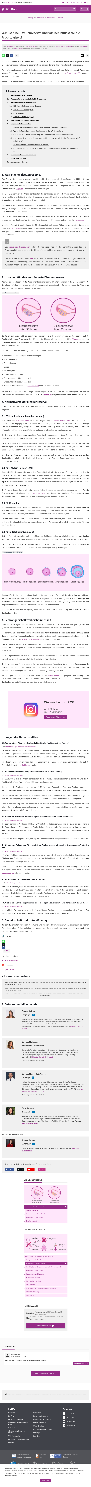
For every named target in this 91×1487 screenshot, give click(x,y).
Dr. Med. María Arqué (30, 46)
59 (81, 3)
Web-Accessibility (14, 1436)
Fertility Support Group (16, 1419)
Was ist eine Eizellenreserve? (22, 95)
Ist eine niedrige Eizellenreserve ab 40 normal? (31, 144)
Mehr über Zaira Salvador (30, 1123)
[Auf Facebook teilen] (11, 55)
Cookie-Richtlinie (74, 1473)
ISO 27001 (12, 1428)
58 (74, 3)
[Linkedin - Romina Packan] (33, 1144)
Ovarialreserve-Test (32, 1210)
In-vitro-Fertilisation (68, 73)
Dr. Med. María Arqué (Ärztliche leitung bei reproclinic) (20, 747)
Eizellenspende (8, 873)
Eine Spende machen (8, 970)
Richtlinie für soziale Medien (18, 1439)
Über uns (11, 1413)
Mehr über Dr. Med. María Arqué (42, 1057)
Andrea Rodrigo (10, 46)
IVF (78, 73)
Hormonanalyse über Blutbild (36, 1214)
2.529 (66, 3)
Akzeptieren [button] (45, 1480)
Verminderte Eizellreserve (34, 1217)
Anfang (30, 18)
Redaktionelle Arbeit (40, 1416)
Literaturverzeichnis (18, 158)
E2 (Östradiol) (18, 113)
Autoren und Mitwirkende (20, 162)
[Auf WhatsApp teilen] (3, 55)
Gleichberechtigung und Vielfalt (16, 1432)
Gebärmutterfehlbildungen (35, 1274)
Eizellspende (53, 675)
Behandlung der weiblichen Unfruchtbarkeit (41, 1288)
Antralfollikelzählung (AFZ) (23, 117)
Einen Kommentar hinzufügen (45, 1374)
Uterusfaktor (30, 1285)
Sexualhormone (22, 420)
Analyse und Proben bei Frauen (36, 1260)
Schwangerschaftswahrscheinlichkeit (25, 120)
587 (88, 3)
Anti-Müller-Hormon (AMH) (23, 109)
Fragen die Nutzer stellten (21, 124)
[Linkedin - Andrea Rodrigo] (33, 1015)
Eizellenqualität (31, 1221)
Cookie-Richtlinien (39, 1423)
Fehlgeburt (26, 765)
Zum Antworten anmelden (81, 1363)
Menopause (79, 220)
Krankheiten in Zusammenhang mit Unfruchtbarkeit (43, 1267)
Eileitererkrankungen (33, 1278)
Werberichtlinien (39, 1426)
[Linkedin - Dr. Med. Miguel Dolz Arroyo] (33, 1078)
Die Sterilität (39, 18)
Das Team (11, 1416)
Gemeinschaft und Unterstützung (23, 155)
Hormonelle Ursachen (33, 1281)
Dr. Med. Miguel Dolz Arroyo (64, 46)
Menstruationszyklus (62, 420)
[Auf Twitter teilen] (7, 55)
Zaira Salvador (84, 46)
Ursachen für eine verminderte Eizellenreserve (28, 99)
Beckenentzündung (32, 1292)
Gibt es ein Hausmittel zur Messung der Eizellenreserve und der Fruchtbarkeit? (43, 134)
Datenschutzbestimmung (42, 1419)
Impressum (37, 1413)
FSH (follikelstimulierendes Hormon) (27, 106)
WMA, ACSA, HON (9, 3)
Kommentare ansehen (11, 960)
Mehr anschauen (45, 996)
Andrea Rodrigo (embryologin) (13, 775)
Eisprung (19, 189)
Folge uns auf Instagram (55, 717)
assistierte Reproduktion (19, 247)
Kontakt (11, 1442)
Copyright (36, 1433)
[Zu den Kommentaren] (82, 55)
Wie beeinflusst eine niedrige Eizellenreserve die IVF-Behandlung (38, 131)
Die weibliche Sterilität (55, 18)
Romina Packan (18, 49)
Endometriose (33, 385)
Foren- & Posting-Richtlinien (43, 1429)
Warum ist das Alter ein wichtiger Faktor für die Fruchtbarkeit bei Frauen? (40, 127)
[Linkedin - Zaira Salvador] (33, 1112)
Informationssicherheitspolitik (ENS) (18, 1423)
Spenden (36, 1436)
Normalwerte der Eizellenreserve (23, 102)
